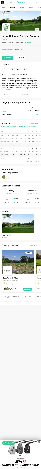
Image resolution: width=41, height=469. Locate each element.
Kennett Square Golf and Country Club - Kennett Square (18, 126)
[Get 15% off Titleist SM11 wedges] (20, 454)
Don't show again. (20, 467)
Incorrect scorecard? (33, 161)
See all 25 (33, 245)
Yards (32, 123)
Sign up (20, 3)
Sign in (12, 3)
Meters (37, 123)
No (25, 49)
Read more (9, 90)
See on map (27, 42)
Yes (21, 49)
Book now (27, 289)
